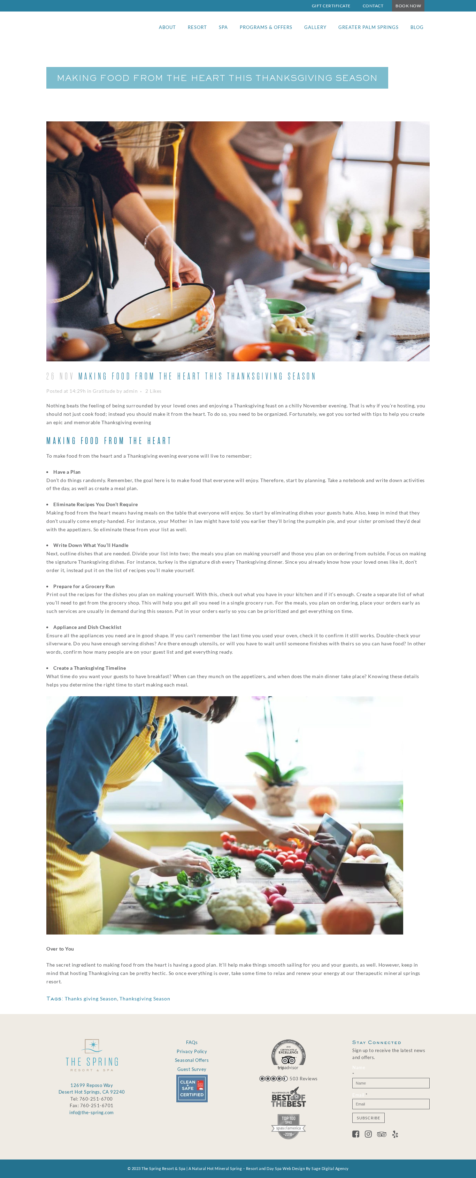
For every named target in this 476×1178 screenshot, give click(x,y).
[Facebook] (358, 1135)
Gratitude (104, 391)
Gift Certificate (331, 5)
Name (358, 1071)
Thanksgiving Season (145, 998)
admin (130, 391)
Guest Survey (192, 1069)
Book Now (408, 5)
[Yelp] (395, 1135)
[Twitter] (371, 1135)
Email (360, 1095)
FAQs (192, 1042)
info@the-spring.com (91, 1112)
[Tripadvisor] (384, 1135)
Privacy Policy (192, 1051)
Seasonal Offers (192, 1060)
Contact (373, 5)
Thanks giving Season (91, 998)
